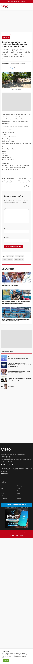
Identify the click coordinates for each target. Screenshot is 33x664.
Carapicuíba (9, 34)
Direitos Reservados (6, 468)
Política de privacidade (16, 535)
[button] (31, 6)
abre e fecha (10, 256)
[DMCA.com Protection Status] (16, 473)
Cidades (3, 485)
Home (3, 34)
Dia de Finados (19, 256)
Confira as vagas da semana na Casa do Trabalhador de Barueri (8, 180)
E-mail (6, 237)
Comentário (8, 208)
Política (2, 488)
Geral (18, 493)
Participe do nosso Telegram (16, 504)
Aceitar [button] (6, 660)
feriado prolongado (7, 259)
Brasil (2, 493)
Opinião (3, 496)
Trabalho (19, 490)
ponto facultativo (19, 259)
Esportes (3, 490)
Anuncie (19, 498)
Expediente (4, 498)
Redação (6, 63)
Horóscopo (20, 485)
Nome (6, 228)
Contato (19, 496)
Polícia (18, 488)
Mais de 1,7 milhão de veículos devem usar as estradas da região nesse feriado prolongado (24, 182)
